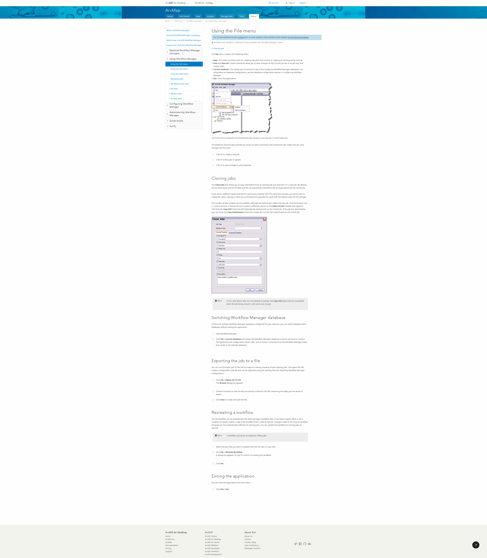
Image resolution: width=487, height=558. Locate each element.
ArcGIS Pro (200, 3)
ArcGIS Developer (212, 548)
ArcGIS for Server (212, 542)
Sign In (292, 3)
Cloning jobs (218, 48)
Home (170, 16)
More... (254, 16)
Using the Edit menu (179, 69)
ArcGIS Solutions (212, 551)
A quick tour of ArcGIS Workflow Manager (184, 45)
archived (241, 37)
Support (168, 551)
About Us (248, 536)
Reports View (176, 93)
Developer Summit (252, 548)
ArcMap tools (176, 98)
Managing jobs (177, 79)
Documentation (171, 545)
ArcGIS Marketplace (213, 554)
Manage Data (227, 16)
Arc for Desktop (175, 2)
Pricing (168, 548)
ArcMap (209, 3)
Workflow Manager (194, 21)
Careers (248, 539)
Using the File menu (179, 64)
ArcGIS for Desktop (213, 539)
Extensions (178, 21)
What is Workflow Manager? (178, 30)
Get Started (184, 16)
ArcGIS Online (211, 536)
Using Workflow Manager (215, 21)
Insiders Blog (250, 542)
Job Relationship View (180, 84)
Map (198, 16)
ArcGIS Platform (211, 545)
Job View (174, 88)
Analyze (210, 16)
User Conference (252, 545)
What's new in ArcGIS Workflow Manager (183, 40)
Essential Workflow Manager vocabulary (183, 35)
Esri (316, 3)
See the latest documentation (298, 37)
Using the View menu (180, 74)
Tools (241, 16)
